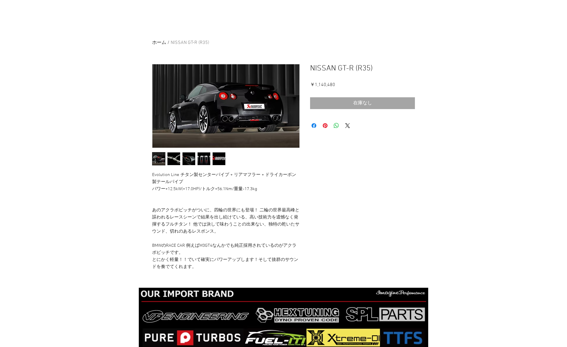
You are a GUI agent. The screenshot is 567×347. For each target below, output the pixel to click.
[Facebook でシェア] (313, 125)
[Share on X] (347, 125)
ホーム (159, 43)
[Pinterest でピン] (325, 125)
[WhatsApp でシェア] (336, 125)
